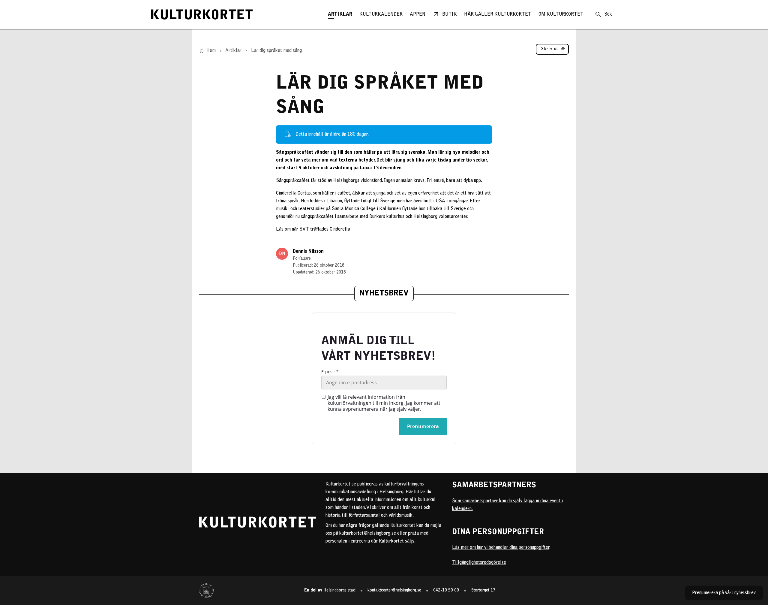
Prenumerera (423, 426)
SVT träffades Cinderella (324, 229)
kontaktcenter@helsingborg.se (394, 590)
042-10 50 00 (446, 590)
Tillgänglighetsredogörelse (479, 562)
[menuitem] (340, 14)
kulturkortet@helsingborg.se (367, 533)
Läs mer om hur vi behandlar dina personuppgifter (500, 547)
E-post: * (330, 371)
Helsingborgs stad (339, 590)
